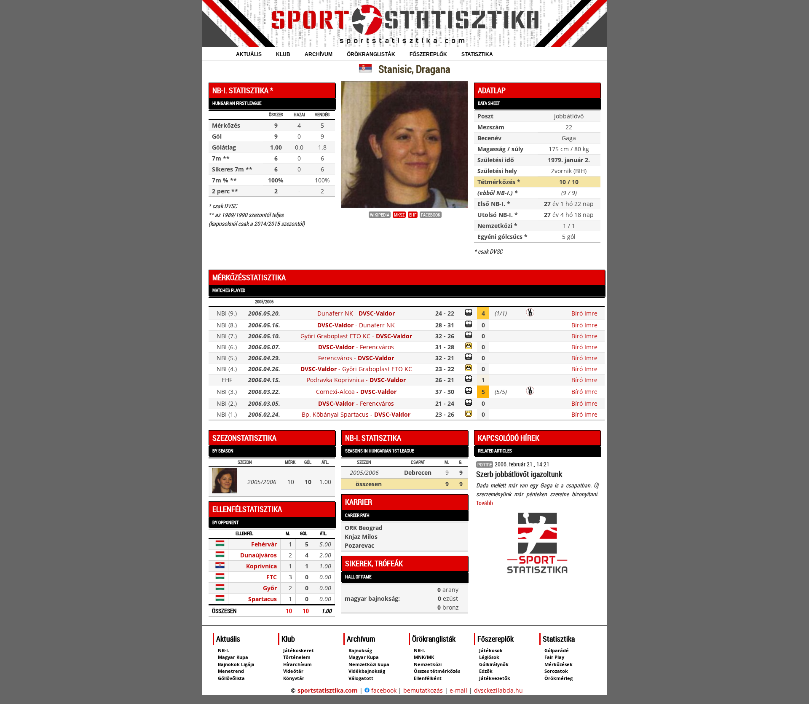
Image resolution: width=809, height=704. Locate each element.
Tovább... (486, 503)
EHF (412, 214)
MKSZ (399, 214)
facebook (383, 690)
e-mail (458, 690)
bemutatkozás (423, 690)
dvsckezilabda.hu (498, 690)
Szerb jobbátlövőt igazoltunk (519, 474)
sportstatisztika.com (327, 690)
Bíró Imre (584, 313)
